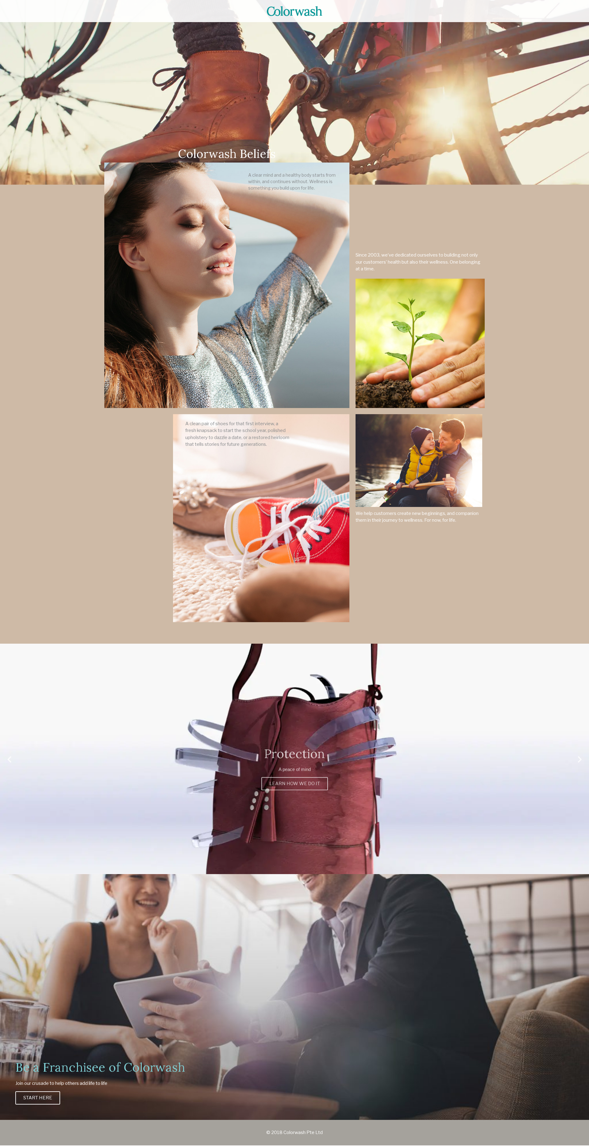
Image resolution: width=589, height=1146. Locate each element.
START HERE (37, 1098)
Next (580, 763)
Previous (9, 763)
